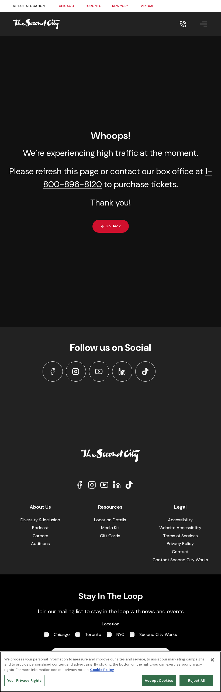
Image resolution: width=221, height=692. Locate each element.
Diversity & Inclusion (40, 520)
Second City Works (158, 634)
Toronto (93, 634)
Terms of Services (180, 536)
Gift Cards (110, 536)
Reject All (196, 680)
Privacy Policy (180, 543)
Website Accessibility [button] (180, 527)
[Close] (212, 660)
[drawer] (197, 24)
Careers (40, 536)
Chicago (62, 634)
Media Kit (110, 527)
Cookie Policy (102, 669)
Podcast (40, 527)
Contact (180, 551)
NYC (120, 634)
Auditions (40, 543)
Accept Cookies (159, 680)
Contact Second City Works (180, 560)
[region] (110, 671)
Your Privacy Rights (24, 680)
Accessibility (180, 520)
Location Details (110, 520)
